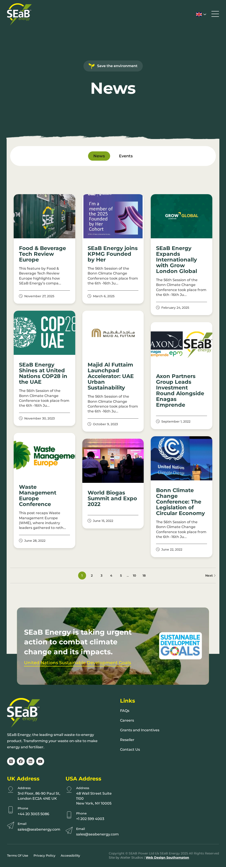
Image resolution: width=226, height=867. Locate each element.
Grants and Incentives (139, 730)
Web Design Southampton (167, 857)
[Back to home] (19, 14)
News (99, 156)
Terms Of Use (17, 856)
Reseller (127, 740)
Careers (127, 720)
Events (126, 156)
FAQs (124, 711)
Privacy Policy (44, 856)
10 (134, 575)
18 (144, 575)
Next (209, 575)
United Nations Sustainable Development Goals (77, 662)
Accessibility (70, 856)
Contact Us (130, 749)
